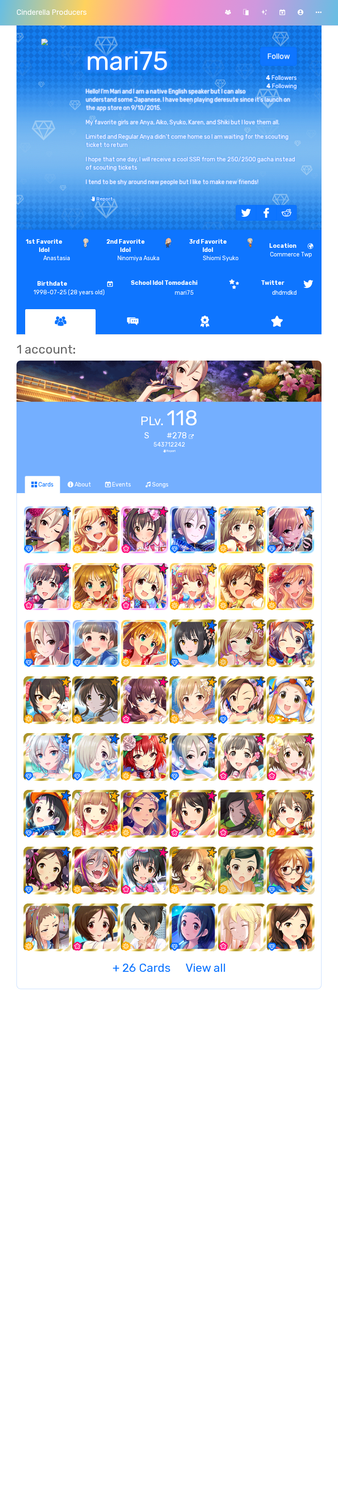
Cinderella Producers (51, 12)
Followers (281, 78)
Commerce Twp (290, 250)
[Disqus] (169, 1129)
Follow (278, 56)
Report (104, 199)
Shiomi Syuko (214, 250)
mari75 (164, 287)
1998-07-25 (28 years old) (69, 288)
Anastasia (48, 250)
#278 (178, 435)
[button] (300, 12)
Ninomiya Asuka (133, 250)
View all (169, 968)
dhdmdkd (279, 287)
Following (281, 86)
